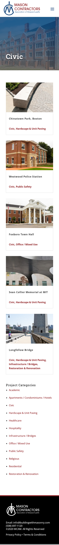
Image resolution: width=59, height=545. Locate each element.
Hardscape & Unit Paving (31, 128)
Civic (12, 128)
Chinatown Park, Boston (25, 118)
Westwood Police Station (25, 176)
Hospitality (15, 428)
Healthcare (15, 420)
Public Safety (23, 186)
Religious (14, 458)
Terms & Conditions (34, 534)
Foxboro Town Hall (21, 234)
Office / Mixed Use (27, 244)
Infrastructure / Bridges (23, 364)
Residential (15, 466)
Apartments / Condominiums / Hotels (30, 397)
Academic (14, 390)
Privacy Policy (13, 534)
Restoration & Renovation (24, 368)
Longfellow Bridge (21, 350)
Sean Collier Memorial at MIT (28, 292)
